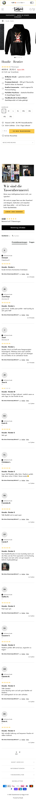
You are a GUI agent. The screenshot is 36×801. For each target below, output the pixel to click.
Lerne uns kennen (14, 212)
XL (18, 111)
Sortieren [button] (5, 236)
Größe (5, 107)
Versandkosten (15, 72)
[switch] (32, 3)
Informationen (17, 768)
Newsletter (17, 781)
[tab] (19, 242)
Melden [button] (23, 274)
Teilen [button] (27, 274)
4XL (4, 116)
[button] (18, 67)
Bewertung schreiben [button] (18, 228)
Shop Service (17, 762)
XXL (23, 111)
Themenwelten (17, 775)
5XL (11, 116)
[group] (18, 218)
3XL (29, 111)
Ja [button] (20, 274)
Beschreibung (9, 142)
